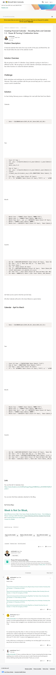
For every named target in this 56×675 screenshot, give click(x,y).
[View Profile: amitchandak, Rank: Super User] (6, 38)
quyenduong (13, 650)
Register (46, 2)
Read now (30, 21)
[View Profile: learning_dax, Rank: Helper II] (7, 615)
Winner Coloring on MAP (10, 515)
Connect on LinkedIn (9, 519)
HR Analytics (20, 515)
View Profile (15, 555)
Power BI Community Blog (9, 16)
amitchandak (11, 36)
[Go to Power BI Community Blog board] (7, 562)
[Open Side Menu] (3, 2)
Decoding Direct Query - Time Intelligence (40, 514)
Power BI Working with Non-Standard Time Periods (37, 515)
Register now (4, 7)
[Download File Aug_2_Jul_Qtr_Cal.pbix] (17, 535)
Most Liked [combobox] (50, 573)
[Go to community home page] (15, 2)
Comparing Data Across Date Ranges (16, 517)
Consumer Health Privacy (20, 672)
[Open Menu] (52, 17)
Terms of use (45, 668)
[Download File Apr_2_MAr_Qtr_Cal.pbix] (49, 535)
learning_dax (13, 614)
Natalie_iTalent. (42, 564)
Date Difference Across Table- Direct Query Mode (16, 514)
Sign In (51, 2)
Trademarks (52, 668)
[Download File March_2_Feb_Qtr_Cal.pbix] (34, 535)
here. (29, 566)
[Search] (43, 2)
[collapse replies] (3, 577)
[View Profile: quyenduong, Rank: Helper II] (7, 651)
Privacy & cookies (37, 668)
